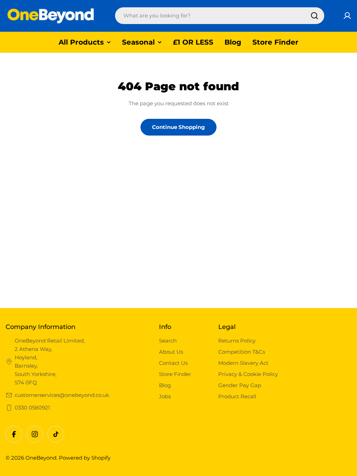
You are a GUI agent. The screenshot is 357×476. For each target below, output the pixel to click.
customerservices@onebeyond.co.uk (62, 395)
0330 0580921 (32, 407)
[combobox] (219, 15)
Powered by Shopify (85, 457)
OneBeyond (40, 457)
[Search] (314, 15)
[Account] (347, 15)
